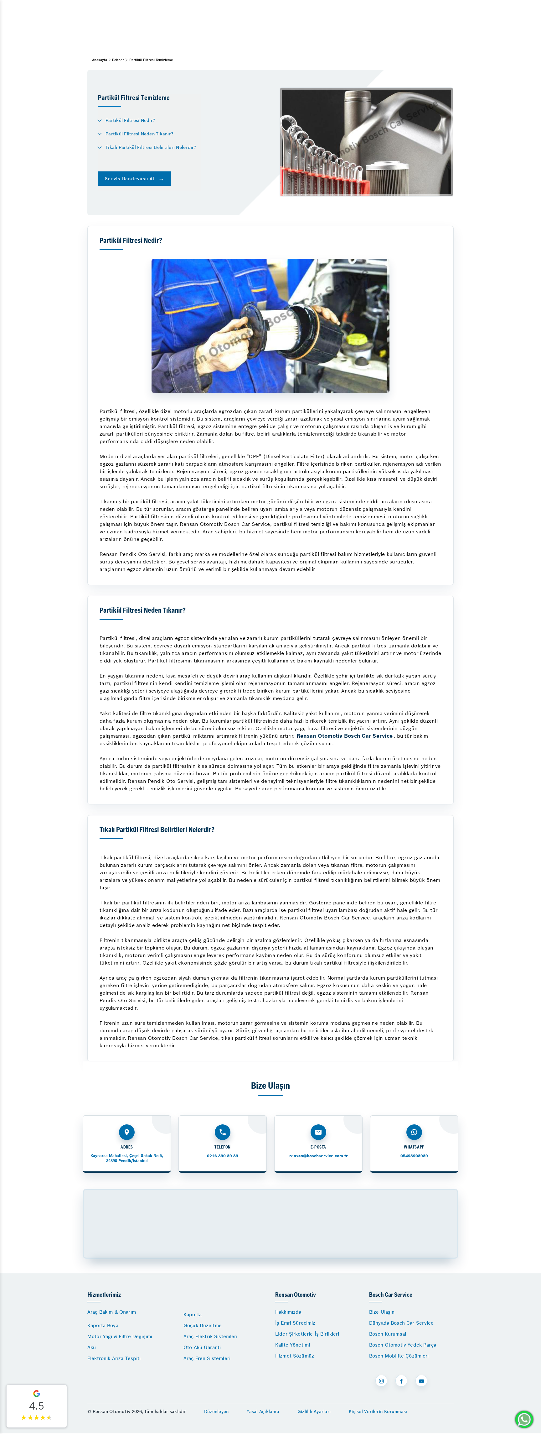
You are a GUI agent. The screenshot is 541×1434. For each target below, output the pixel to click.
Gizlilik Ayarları (314, 1411)
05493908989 (414, 1156)
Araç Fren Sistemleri (206, 1358)
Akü (91, 1347)
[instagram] (381, 1381)
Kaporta (192, 1314)
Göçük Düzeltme (202, 1325)
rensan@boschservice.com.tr (318, 1156)
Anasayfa (99, 60)
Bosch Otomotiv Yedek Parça (402, 1345)
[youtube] (421, 1381)
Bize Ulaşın (382, 1312)
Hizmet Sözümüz (294, 1356)
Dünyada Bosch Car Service (401, 1323)
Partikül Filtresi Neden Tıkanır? (139, 134)
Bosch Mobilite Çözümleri (399, 1356)
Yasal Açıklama (263, 1411)
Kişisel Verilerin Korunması (378, 1411)
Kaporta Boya (102, 1325)
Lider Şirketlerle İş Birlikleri (307, 1334)
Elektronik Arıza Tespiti (114, 1358)
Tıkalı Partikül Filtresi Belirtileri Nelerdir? (151, 147)
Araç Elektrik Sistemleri (210, 1336)
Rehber (118, 60)
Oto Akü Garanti (202, 1347)
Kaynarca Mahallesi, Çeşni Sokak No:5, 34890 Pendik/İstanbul (126, 1158)
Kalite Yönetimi (292, 1345)
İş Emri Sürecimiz (295, 1323)
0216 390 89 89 (222, 1156)
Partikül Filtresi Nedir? (130, 120)
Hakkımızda (288, 1312)
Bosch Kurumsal (387, 1334)
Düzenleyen (216, 1411)
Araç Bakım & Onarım (111, 1312)
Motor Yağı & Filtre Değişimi (119, 1336)
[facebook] (401, 1381)
